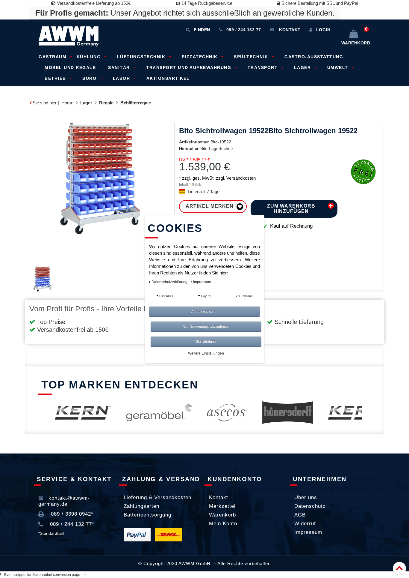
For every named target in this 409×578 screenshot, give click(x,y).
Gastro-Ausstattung (313, 56)
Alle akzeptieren (204, 312)
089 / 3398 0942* (71, 514)
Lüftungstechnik (142, 56)
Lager (303, 67)
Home (67, 102)
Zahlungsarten (141, 506)
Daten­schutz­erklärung (170, 282)
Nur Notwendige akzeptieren (206, 327)
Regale (106, 102)
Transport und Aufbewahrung (189, 67)
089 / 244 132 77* (71, 524)
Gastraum (53, 56)
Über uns (305, 497)
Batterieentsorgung (147, 515)
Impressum (308, 532)
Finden (202, 29)
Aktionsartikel (168, 78)
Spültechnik (252, 56)
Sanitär (119, 67)
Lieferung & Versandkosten (157, 497)
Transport (263, 67)
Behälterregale (135, 102)
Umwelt (338, 67)
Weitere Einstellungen (206, 353)
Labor (122, 78)
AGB (300, 515)
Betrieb (56, 78)
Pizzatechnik (200, 56)
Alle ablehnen (206, 342)
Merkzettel (222, 506)
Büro (90, 78)
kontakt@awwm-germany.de (64, 501)
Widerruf (305, 523)
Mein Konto (223, 523)
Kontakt (218, 497)
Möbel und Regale (70, 67)
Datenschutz (310, 506)
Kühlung (89, 56)
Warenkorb (222, 515)
